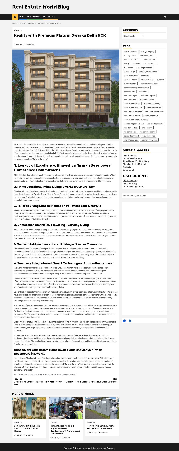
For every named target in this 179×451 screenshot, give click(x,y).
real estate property (155, 124)
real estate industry (153, 108)
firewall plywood (150, 63)
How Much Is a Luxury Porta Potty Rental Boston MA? (100, 427)
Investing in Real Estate (148, 72)
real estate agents (148, 96)
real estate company (152, 104)
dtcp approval (149, 59)
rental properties (130, 128)
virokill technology (131, 140)
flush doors (128, 67)
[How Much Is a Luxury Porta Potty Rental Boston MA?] (102, 408)
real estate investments (154, 112)
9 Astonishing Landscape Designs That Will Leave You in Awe (39, 382)
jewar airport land (131, 76)
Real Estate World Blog (40, 7)
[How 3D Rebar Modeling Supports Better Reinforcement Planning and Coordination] (66, 408)
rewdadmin (30, 44)
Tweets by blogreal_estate (134, 195)
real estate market (151, 116)
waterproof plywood (149, 140)
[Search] (165, 16)
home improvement (144, 67)
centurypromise (130, 55)
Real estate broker (147, 100)
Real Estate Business (132, 104)
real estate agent (130, 96)
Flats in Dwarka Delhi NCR (40, 374)
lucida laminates (147, 80)
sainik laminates (148, 136)
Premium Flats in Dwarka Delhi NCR (63, 374)
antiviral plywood (130, 51)
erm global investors (132, 63)
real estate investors (132, 116)
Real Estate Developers (133, 108)
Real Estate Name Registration (136, 120)
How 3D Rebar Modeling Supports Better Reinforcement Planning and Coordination (65, 430)
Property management (149, 84)
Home (21, 17)
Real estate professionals (134, 124)
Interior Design (129, 72)
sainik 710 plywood (131, 136)
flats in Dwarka (24, 374)
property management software (136, 88)
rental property (146, 128)
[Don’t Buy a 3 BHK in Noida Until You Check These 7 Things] (29, 408)
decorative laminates (132, 59)
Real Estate (49, 17)
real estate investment (133, 112)
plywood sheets (130, 84)
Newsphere (97, 448)
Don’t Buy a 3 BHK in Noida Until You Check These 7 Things (27, 428)
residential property (147, 132)
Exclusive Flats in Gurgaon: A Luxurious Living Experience (91, 380)
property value (129, 92)
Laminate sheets (130, 80)
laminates (145, 76)
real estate (143, 92)
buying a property (147, 51)
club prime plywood (147, 55)
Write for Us (33, 17)
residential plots (130, 132)
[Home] (15, 17)
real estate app (130, 100)
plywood (160, 80)
